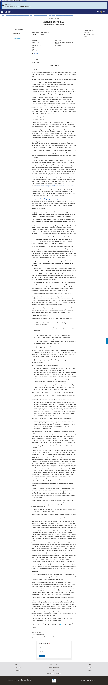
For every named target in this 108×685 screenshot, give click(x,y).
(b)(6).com (35, 53)
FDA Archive (18, 664)
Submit (41, 656)
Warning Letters (52, 15)
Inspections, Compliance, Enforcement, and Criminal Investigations (19, 15)
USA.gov (90, 670)
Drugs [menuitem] (85, 36)
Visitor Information (54, 664)
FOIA (90, 664)
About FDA (18, 667)
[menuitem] (90, 32)
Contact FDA (10, 680)
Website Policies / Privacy (54, 667)
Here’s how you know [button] (23, 0)
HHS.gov (90, 667)
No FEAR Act (54, 670)
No (41, 651)
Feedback (107, 341)
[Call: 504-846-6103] (60, 625)
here (30, 6)
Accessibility (18, 670)
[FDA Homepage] (7, 11)
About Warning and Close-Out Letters (17, 37)
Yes (42, 647)
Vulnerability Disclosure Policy (54, 673)
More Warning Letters (18, 29)
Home (3, 15)
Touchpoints (65, 658)
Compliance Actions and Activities (40, 15)
